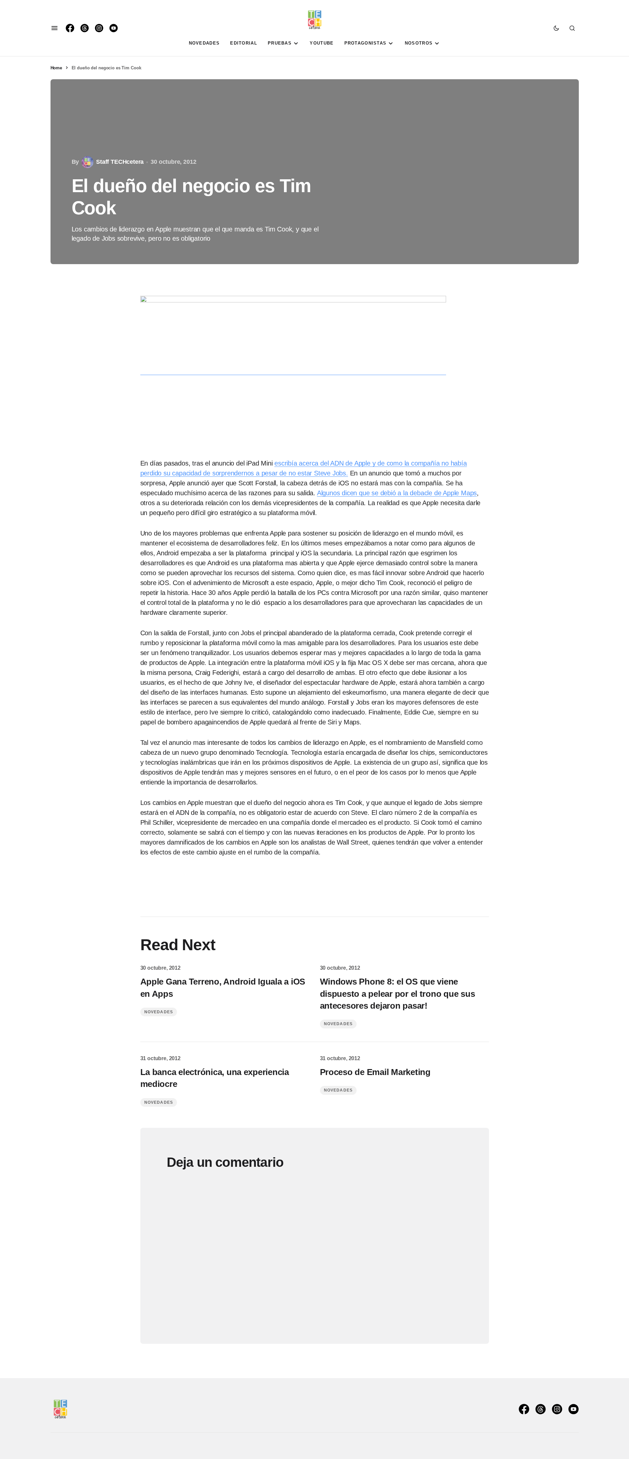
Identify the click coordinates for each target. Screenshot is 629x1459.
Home (56, 67)
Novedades (158, 1012)
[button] (54, 28)
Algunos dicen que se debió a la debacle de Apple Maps (397, 493)
